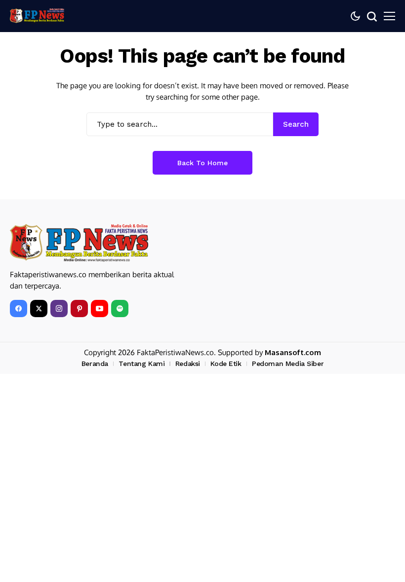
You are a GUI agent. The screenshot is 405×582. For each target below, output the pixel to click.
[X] (38, 308)
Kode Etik (225, 363)
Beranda (94, 363)
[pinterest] (79, 308)
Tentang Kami (141, 363)
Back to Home (202, 163)
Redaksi (187, 363)
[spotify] (119, 308)
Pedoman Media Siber (288, 363)
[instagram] (59, 308)
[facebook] (18, 308)
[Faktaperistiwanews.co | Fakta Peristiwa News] (37, 15)
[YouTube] (99, 308)
